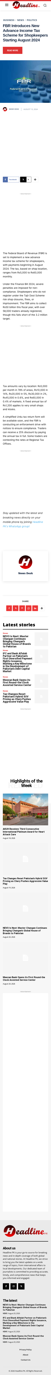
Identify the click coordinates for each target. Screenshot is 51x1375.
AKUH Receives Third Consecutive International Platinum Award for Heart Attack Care (24, 832)
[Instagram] (13, 1286)
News (20, 20)
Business (8, 20)
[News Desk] (5, 109)
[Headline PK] (26, 5)
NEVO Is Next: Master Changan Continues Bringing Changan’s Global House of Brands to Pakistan (17, 641)
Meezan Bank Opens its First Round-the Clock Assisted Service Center (17, 682)
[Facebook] (9, 608)
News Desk (14, 109)
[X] (15, 608)
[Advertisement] (25, 143)
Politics (32, 20)
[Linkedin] (35, 608)
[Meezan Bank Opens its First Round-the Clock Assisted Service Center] (41, 681)
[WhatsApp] (28, 608)
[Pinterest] (22, 608)
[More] (35, 179)
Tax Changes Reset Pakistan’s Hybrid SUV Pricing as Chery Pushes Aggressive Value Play (17, 697)
